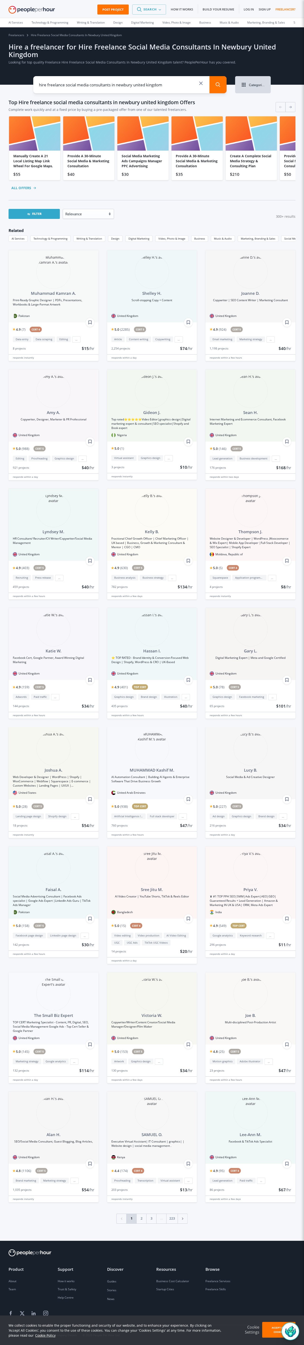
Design (118, 22)
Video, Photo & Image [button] (171, 238)
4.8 (218, 1051)
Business (205, 22)
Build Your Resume (218, 9)
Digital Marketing (142, 22)
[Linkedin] (34, 1313)
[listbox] (152, 148)
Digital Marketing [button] (138, 238)
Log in (249, 9)
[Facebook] (11, 1313)
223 (172, 1218)
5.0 (122, 329)
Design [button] (115, 238)
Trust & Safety (67, 1289)
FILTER (37, 214)
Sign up (265, 9)
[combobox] (117, 84)
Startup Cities (165, 1289)
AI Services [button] (18, 238)
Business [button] (199, 238)
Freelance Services (217, 1281)
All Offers (21, 188)
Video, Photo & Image (176, 22)
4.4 (121, 1170)
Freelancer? (285, 9)
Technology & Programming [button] (50, 238)
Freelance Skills (215, 1289)
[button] (149, 10)
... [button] (76, 339)
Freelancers (16, 35)
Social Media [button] (292, 238)
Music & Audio (229, 22)
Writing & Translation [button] (89, 238)
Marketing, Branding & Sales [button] (258, 238)
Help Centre (66, 1298)
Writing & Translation (91, 22)
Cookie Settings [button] (252, 1330)
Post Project (113, 9)
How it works (182, 9)
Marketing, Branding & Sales (266, 22)
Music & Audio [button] (223, 238)
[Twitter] (22, 1313)
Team (12, 1289)
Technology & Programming (50, 22)
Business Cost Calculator (172, 1281)
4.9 (20, 329)
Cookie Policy (45, 1335)
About (12, 1281)
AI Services (16, 22)
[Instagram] (45, 1313)
